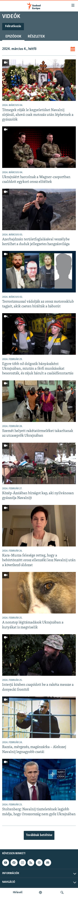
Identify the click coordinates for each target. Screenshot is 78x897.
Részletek (36, 36)
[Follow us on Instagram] (22, 862)
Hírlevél (17, 892)
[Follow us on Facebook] (14, 862)
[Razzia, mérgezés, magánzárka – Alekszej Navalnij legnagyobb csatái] (39, 717)
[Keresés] (62, 892)
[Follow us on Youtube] (5, 862)
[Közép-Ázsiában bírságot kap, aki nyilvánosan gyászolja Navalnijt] (39, 463)
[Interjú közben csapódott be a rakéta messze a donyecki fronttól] (39, 655)
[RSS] (30, 862)
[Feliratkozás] (47, 862)
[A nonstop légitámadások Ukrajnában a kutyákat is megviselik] (39, 592)
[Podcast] (39, 862)
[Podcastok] (40, 892)
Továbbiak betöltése (39, 835)
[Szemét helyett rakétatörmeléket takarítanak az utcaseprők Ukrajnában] (39, 401)
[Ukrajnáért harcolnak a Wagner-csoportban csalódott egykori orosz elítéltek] (39, 147)
